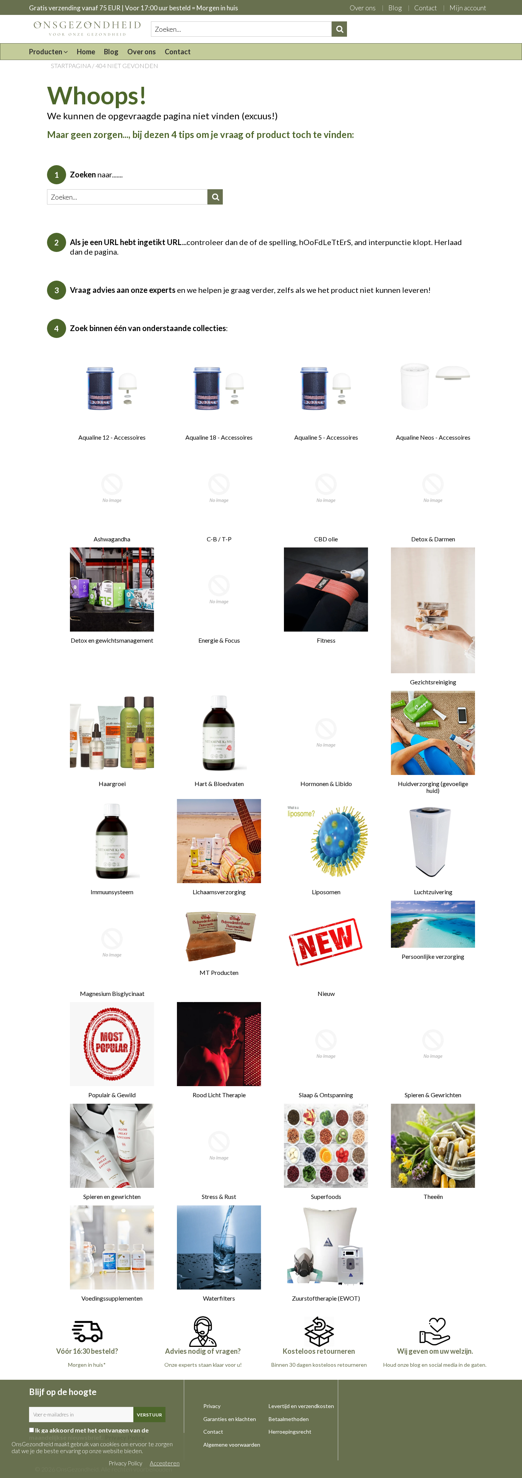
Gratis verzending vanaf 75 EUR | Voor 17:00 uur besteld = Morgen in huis (133, 8)
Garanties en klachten (229, 1419)
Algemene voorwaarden (231, 1444)
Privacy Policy (125, 1463)
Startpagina (71, 65)
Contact (425, 8)
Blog (395, 8)
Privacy (211, 1406)
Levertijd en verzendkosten (301, 1406)
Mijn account (467, 8)
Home (86, 51)
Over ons (363, 8)
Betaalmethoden (289, 1419)
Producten (46, 51)
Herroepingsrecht (290, 1431)
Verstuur (149, 1415)
